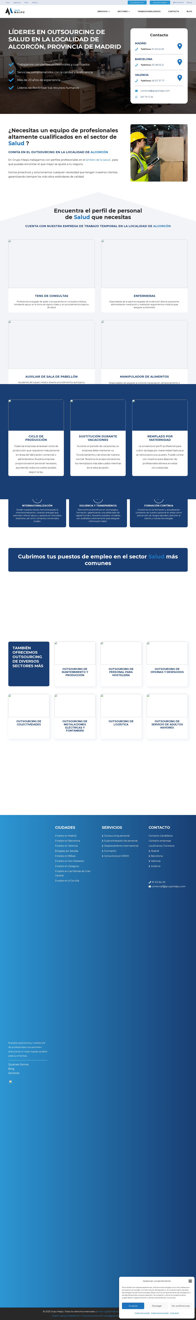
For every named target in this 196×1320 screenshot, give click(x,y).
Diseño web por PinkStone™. (66, 1316)
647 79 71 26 (147, 97)
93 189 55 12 (158, 65)
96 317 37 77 (158, 80)
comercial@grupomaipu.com (155, 90)
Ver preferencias (181, 1305)
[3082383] (179, 46)
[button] (190, 1281)
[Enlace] (51, 276)
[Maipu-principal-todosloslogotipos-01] (15, 11)
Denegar (157, 1305)
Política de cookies (142, 1313)
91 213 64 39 (158, 49)
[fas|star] (10, 1188)
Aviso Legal (103, 1311)
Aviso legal (174, 1313)
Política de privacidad (160, 1313)
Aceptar (133, 1305)
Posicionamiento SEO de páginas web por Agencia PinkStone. (113, 1316)
